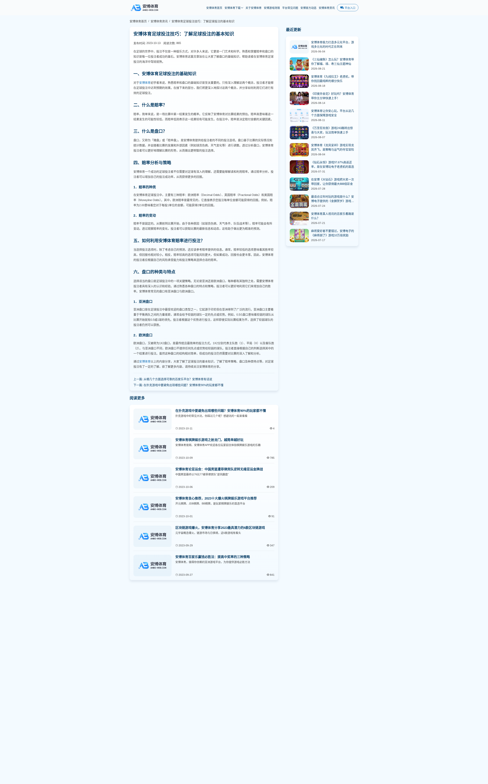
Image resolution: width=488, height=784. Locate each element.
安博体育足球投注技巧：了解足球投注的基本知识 (203, 21)
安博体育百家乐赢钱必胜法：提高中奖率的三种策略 (212, 557)
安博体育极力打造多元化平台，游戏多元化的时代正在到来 (332, 44)
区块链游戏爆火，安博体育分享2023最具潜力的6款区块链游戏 (220, 528)
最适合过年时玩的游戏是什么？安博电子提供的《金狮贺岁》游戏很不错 (332, 199)
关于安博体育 (254, 7)
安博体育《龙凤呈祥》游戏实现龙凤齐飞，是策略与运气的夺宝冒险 (332, 147)
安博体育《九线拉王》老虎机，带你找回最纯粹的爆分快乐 (332, 79)
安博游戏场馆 (272, 7)
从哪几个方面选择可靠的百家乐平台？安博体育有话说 (178, 379)
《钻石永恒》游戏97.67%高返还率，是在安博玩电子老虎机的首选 (332, 164)
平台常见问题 (290, 7)
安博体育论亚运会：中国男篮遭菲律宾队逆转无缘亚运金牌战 (219, 469)
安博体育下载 (233, 7)
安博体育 (145, 82)
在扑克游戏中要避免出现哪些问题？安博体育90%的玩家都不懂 (183, 385)
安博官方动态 (308, 7)
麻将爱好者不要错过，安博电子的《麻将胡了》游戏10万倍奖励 (332, 233)
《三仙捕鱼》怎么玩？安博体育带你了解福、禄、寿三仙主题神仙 (332, 61)
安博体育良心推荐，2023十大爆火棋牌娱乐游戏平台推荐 (216, 498)
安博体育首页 (214, 7)
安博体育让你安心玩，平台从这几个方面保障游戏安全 (332, 113)
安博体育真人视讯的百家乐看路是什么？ (332, 216)
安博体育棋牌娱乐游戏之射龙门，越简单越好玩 (209, 440)
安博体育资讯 (327, 7)
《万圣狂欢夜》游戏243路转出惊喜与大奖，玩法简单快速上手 (332, 130)
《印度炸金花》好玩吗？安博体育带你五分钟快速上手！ (332, 96)
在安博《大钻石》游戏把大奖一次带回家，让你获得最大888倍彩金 (332, 181)
